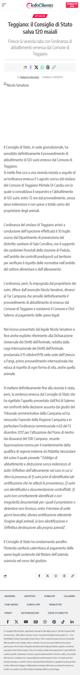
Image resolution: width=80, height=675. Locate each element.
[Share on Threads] (48, 67)
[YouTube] (26, 622)
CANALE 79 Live (72, 4)
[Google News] (36, 622)
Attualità (40, 16)
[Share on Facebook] (30, 67)
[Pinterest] (54, 622)
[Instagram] (45, 622)
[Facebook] (8, 622)
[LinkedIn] (72, 622)
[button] (5, 5)
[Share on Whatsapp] (42, 67)
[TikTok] (63, 622)
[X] (16, 622)
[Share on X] (36, 67)
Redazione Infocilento (29, 77)
